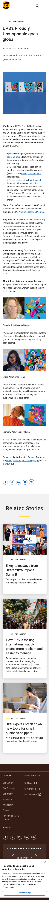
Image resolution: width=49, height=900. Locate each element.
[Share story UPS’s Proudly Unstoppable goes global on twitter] (12, 482)
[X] (12, 838)
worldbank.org (38, 219)
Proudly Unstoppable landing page (22, 460)
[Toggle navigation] (44, 5)
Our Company (9, 788)
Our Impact (8, 793)
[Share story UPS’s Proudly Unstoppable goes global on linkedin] (18, 482)
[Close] (45, 862)
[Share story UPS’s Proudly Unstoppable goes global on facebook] (5, 482)
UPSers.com (32, 789)
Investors (7, 799)
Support (6, 810)
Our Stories (8, 782)
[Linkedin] (26, 838)
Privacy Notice (9, 887)
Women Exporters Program (31, 212)
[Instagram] (19, 838)
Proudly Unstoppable (31, 173)
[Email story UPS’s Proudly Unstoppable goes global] (25, 482)
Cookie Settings (24, 893)
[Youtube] (33, 838)
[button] (38, 5)
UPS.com (30, 783)
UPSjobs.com (32, 794)
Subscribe (23, 858)
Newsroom (8, 804)
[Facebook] (5, 838)
